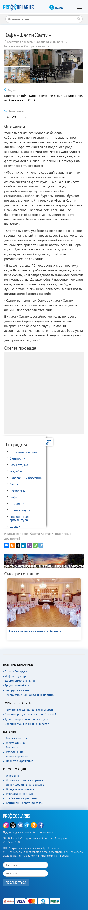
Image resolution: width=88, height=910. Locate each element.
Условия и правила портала (24, 780)
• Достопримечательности (20, 680)
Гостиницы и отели (23, 452)
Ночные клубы (20, 510)
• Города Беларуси (15, 671)
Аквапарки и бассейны (26, 478)
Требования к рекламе (21, 798)
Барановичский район (50, 41)
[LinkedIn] (23, 545)
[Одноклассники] (12, 545)
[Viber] (29, 545)
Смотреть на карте (37, 46)
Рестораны (17, 491)
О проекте (13, 775)
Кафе (13, 497)
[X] (18, 545)
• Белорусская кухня (16, 690)
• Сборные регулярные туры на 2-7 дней (29, 714)
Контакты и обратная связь (24, 802)
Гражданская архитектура (19, 518)
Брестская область (20, 41)
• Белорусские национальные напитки (28, 694)
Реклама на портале (20, 793)
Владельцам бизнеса (20, 789)
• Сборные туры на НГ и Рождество (26, 723)
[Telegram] (40, 545)
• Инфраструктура (15, 676)
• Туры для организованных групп (25, 719)
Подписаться (16, 882)
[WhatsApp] (35, 545)
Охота (14, 484)
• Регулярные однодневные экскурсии (28, 709)
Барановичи (12, 46)
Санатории (17, 458)
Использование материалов (25, 784)
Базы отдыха (19, 465)
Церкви (15, 526)
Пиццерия (17, 503)
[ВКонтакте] (6, 545)
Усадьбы (16, 471)
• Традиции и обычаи (16, 685)
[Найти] (78, 18)
